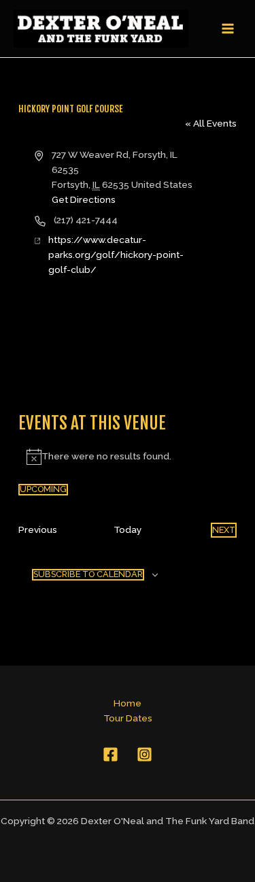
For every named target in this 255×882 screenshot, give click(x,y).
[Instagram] (144, 754)
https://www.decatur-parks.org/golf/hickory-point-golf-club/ (116, 254)
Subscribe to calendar (88, 574)
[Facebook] (110, 754)
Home (127, 703)
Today (127, 529)
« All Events (211, 123)
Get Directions (84, 199)
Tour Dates (127, 718)
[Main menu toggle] (228, 29)
